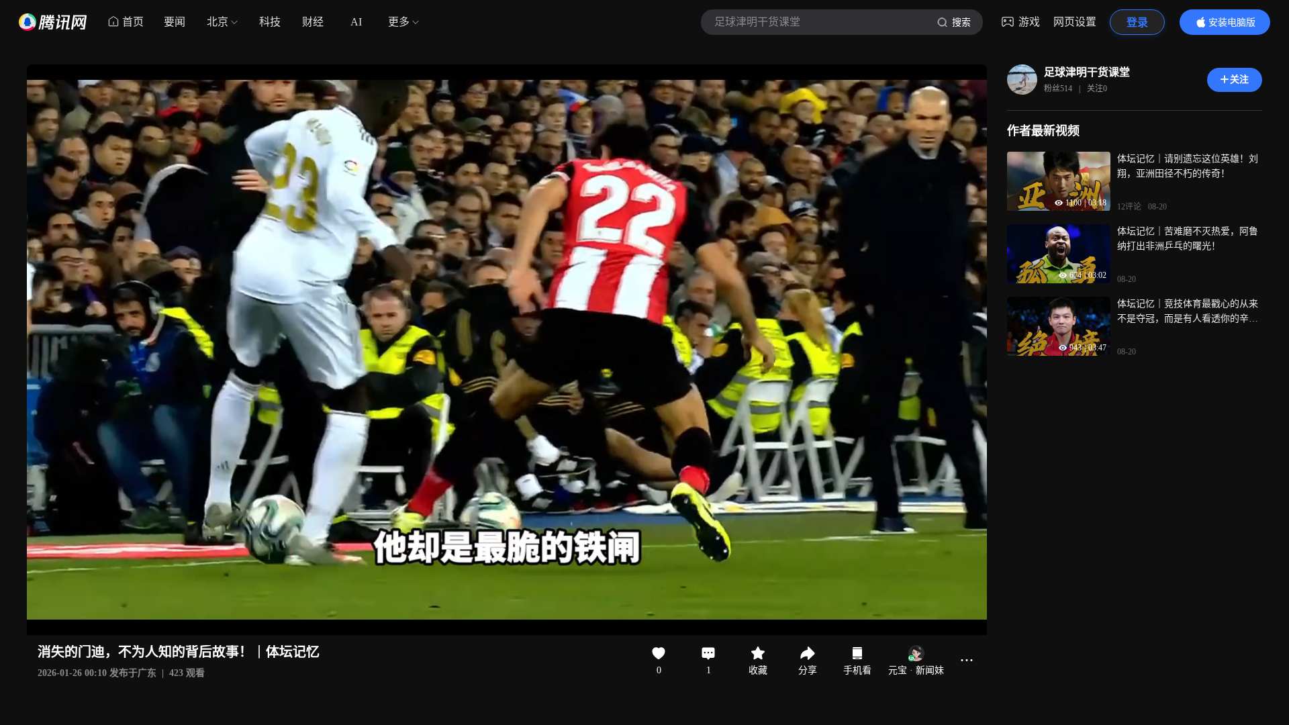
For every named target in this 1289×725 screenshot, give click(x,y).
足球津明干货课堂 (1087, 72)
